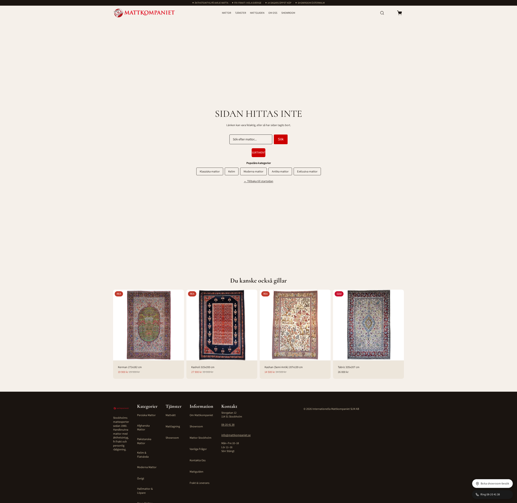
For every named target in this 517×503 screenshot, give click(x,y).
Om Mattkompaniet (201, 415)
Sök (281, 139)
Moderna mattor (253, 171)
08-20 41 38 (227, 424)
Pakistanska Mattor (144, 441)
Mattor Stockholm (200, 437)
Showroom (172, 437)
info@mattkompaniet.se (236, 435)
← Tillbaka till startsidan (258, 181)
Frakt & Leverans (199, 483)
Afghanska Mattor (143, 427)
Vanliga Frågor (198, 449)
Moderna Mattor (147, 467)
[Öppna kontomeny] (390, 12)
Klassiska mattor (210, 171)
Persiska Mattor (146, 415)
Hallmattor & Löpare (145, 491)
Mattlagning (173, 426)
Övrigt (140, 478)
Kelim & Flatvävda (143, 454)
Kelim (231, 171)
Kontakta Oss (198, 460)
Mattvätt (171, 415)
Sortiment (258, 152)
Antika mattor (280, 171)
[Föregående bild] (118, 325)
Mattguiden (196, 471)
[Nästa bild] (178, 325)
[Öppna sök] (382, 12)
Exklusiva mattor (307, 171)
